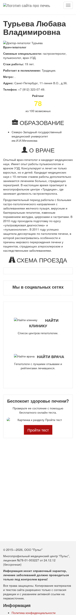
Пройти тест (38, 430)
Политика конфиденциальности (34, 613)
